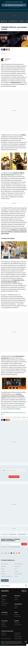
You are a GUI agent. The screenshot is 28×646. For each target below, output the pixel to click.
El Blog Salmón (17, 622)
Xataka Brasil (3, 634)
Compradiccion (4, 626)
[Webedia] (5, 591)
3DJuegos (16, 597)
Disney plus (3, 566)
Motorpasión (16, 614)
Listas (15, 568)
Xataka (2, 597)
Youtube (11, 553)
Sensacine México (17, 634)
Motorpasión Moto (17, 616)
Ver (15, 476)
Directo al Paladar (4, 614)
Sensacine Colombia (18, 636)
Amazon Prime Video (18, 563)
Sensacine (16, 606)
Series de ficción (9, 417)
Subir (23, 590)
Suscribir (24, 544)
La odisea (16, 571)
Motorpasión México (18, 638)
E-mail (9, 49)
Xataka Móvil (3, 599)
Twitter (4, 49)
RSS (17, 553)
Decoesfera (3, 624)
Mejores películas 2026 (22, 534)
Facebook (2, 49)
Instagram (14, 553)
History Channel (17, 417)
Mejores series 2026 (12, 534)
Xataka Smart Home (5, 603)
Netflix (2, 568)
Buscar (26, 585)
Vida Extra (16, 599)
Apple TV (3, 571)
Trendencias (3, 622)
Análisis (24, 417)
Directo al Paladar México (5, 638)
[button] (8, 59)
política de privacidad (16, 546)
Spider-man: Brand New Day (6, 576)
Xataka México (4, 633)
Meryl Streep (21, 21)
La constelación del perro (13, 21)
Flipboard (7, 49)
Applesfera (3, 601)
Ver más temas (5, 580)
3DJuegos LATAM (17, 633)
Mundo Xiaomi (4, 605)
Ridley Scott (5, 21)
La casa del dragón (18, 573)
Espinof (15, 607)
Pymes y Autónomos (18, 624)
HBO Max (3, 573)
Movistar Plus (17, 566)
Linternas (16, 576)
